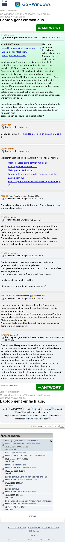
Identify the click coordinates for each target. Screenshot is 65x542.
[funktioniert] (41, 416)
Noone (4, 196)
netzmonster (8, 295)
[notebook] (61, 416)
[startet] (41, 409)
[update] (32, 409)
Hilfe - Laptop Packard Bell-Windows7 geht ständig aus (28, 501)
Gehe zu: (33, 426)
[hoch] (49, 419)
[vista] (9, 409)
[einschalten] (36, 412)
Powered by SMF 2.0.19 (17, 528)
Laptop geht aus (16, 178)
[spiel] (49, 412)
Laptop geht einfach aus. (22, 20)
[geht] (22, 412)
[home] (34, 419)
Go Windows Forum (11, 14)
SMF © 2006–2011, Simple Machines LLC (43, 528)
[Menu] (4, 4)
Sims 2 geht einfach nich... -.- (16, 52)
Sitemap (32, 516)
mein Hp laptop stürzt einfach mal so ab (21, 48)
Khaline (5, 217)
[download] (52, 409)
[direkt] (49, 416)
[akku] (42, 419)
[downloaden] (26, 419)
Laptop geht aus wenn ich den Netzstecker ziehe (32, 174)
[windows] (23, 409)
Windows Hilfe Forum (36, 14)
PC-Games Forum (39, 455)
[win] (42, 412)
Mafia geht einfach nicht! (14, 55)
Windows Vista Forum (12, 16)
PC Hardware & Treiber (32, 443)
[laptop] (10, 416)
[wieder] (28, 416)
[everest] (19, 416)
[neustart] (16, 412)
